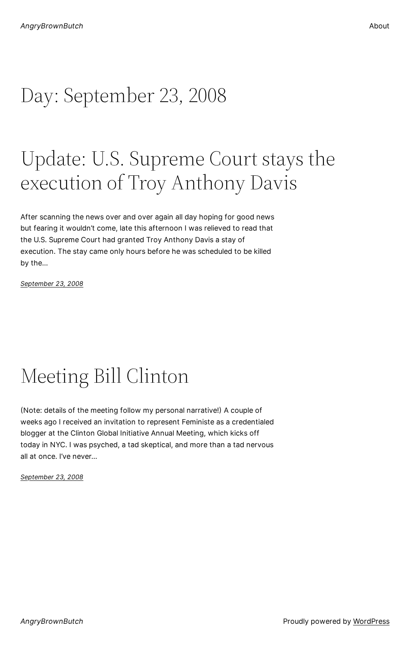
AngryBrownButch (51, 26)
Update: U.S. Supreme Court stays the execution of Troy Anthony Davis (177, 170)
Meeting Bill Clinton (104, 376)
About (379, 26)
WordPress (371, 621)
